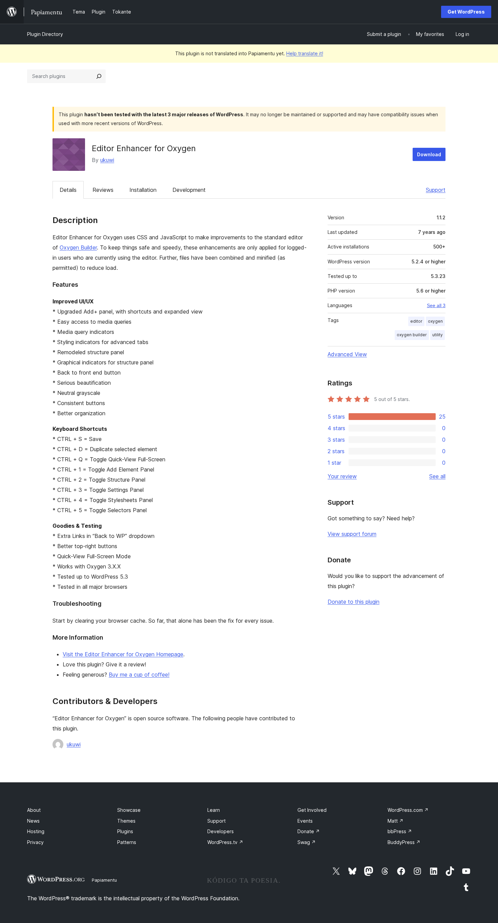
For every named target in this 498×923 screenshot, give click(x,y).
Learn (213, 810)
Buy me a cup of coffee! (139, 674)
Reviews (102, 189)
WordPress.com (408, 810)
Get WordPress (466, 12)
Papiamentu (104, 880)
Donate (308, 831)
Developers (220, 831)
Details (68, 189)
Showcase (129, 810)
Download (429, 154)
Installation (143, 189)
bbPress (400, 831)
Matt (395, 821)
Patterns (126, 842)
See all (437, 476)
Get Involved (312, 810)
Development (189, 189)
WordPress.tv (225, 842)
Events (305, 821)
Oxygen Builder (78, 247)
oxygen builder (412, 334)
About (34, 810)
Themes (126, 821)
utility (437, 334)
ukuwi (107, 160)
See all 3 (436, 305)
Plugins (125, 831)
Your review (342, 476)
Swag (306, 842)
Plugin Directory (45, 34)
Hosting (35, 831)
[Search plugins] (99, 76)
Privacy (35, 842)
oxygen (435, 321)
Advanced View (347, 354)
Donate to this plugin (353, 601)
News (33, 821)
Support (435, 189)
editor (416, 321)
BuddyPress (404, 842)
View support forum (352, 533)
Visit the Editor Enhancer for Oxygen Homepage (123, 654)
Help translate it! (304, 53)
